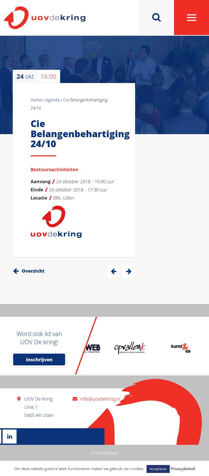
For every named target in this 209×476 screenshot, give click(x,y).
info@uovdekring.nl (100, 399)
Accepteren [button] (158, 469)
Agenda (52, 100)
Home (36, 100)
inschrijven (39, 359)
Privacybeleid (104, 453)
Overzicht (33, 271)
